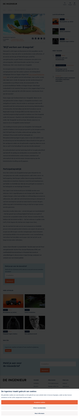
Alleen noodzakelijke (39, 408)
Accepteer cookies (39, 402)
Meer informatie (39, 413)
